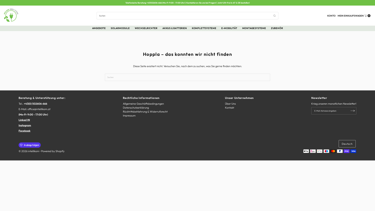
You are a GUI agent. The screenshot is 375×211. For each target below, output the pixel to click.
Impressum (129, 115)
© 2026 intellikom (29, 151)
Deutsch (347, 144)
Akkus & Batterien (174, 28)
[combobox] (187, 15)
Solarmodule (120, 28)
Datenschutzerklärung (136, 107)
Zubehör (277, 28)
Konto (331, 15)
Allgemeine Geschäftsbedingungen (143, 103)
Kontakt (229, 107)
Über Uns (230, 103)
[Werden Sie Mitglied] (352, 110)
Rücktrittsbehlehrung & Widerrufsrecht (145, 111)
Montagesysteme (254, 28)
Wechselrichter (146, 28)
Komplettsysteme (204, 28)
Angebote (99, 28)
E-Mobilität (229, 28)
